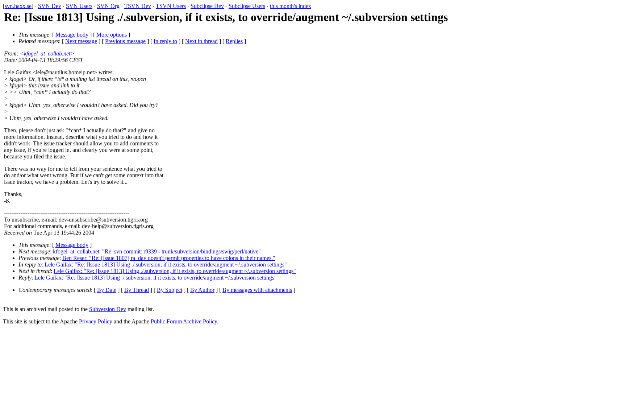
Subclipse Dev (207, 6)
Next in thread (201, 41)
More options (111, 35)
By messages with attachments (257, 290)
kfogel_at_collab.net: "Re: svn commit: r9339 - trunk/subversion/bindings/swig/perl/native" (157, 251)
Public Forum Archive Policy (184, 321)
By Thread (136, 290)
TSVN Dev (137, 6)
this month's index (290, 6)
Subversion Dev (107, 309)
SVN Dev (49, 6)
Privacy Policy (95, 321)
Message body (71, 35)
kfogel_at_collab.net (47, 53)
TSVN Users (171, 6)
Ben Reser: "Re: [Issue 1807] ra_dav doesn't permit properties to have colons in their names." (168, 258)
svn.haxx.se (18, 6)
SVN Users (79, 6)
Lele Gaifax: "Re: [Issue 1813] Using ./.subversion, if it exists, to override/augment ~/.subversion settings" (166, 264)
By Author (202, 290)
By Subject (169, 290)
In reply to (165, 41)
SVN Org (108, 6)
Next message (81, 41)
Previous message (125, 41)
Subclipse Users (247, 6)
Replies (234, 41)
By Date (106, 290)
